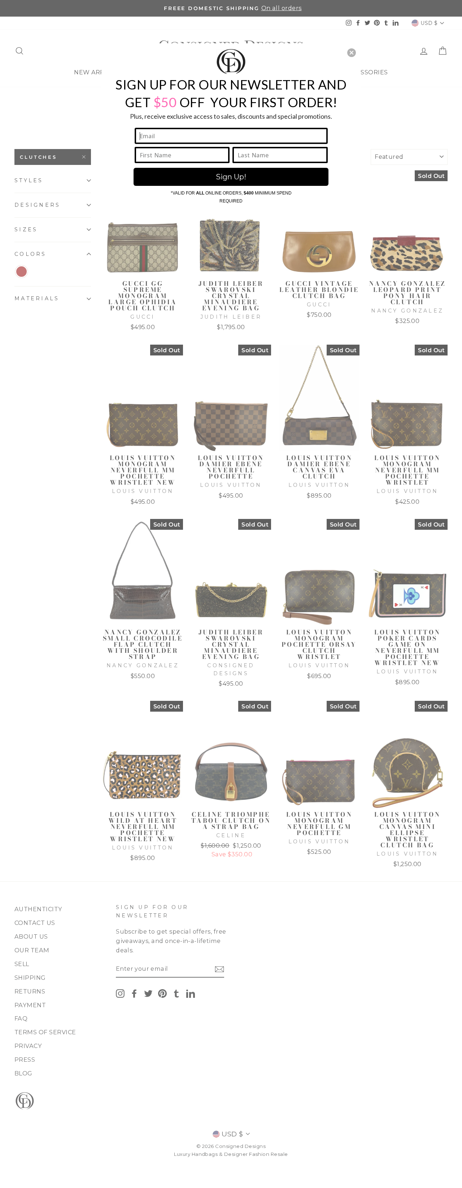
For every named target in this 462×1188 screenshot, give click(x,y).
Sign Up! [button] (231, 176)
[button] (351, 52)
